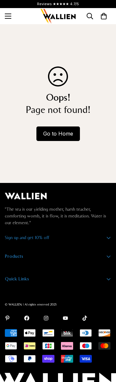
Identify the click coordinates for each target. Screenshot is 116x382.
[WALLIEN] (58, 16)
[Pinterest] (7, 318)
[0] (103, 16)
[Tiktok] (84, 318)
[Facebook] (26, 318)
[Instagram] (46, 318)
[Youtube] (65, 318)
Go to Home (58, 133)
